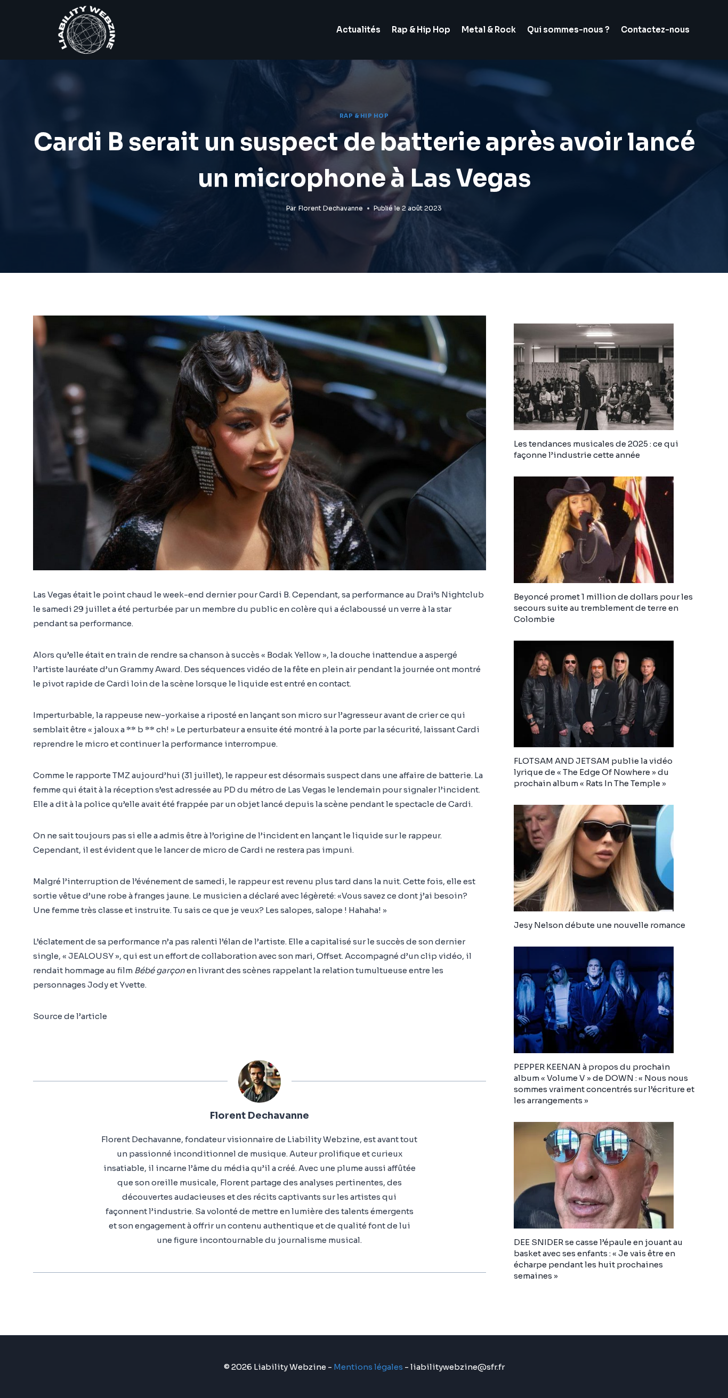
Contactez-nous (655, 30)
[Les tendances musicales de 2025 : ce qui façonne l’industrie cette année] (604, 377)
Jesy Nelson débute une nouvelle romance (599, 925)
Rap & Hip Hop (421, 30)
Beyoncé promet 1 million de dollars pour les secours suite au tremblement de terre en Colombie (603, 608)
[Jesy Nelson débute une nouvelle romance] (604, 858)
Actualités (358, 30)
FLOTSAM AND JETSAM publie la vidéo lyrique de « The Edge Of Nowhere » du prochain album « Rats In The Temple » (593, 772)
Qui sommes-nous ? (568, 30)
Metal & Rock (489, 30)
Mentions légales (368, 1367)
